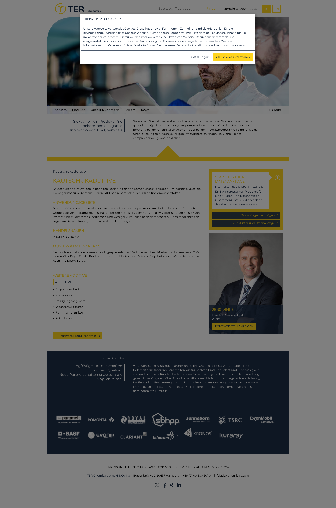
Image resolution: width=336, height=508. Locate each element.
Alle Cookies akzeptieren (233, 57)
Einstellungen (199, 57)
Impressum (238, 45)
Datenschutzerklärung (192, 45)
